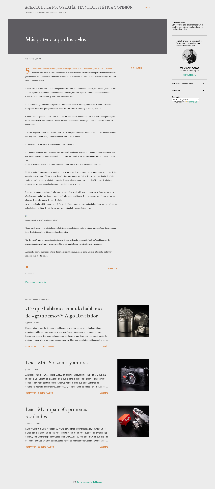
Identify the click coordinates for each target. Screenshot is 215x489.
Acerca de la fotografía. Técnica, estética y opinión (79, 7)
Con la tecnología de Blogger (89, 482)
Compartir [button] (136, 68)
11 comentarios (46, 346)
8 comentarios (45, 393)
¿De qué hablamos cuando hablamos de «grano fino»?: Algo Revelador (64, 312)
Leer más (104, 346)
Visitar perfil (189, 75)
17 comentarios (46, 447)
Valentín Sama (189, 68)
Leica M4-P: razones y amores (56, 362)
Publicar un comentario (35, 282)
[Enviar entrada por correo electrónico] (26, 268)
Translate (193, 102)
